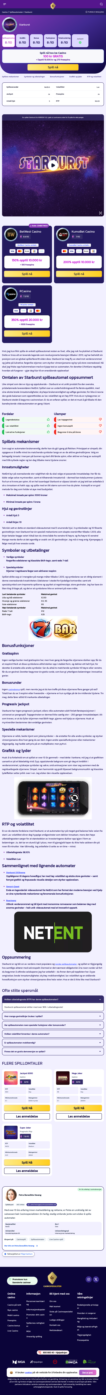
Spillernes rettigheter (35, 1324)
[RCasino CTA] (11, 294)
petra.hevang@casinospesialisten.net (43, 1204)
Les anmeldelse (27, 1116)
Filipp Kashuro (26, 1254)
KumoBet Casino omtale (79, 245)
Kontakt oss (55, 1325)
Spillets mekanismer (10, 77)
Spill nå (53, 67)
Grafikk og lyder (75, 77)
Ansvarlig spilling (34, 1336)
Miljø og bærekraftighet (87, 1328)
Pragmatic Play (26, 1131)
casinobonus (14, 689)
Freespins (11, 1320)
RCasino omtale (27, 304)
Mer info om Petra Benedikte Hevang (19, 1245)
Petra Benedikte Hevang (30, 1194)
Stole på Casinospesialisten (61, 1313)
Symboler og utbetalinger (34, 77)
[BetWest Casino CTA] (11, 234)
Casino (5, 12)
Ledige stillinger (57, 1319)
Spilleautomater (16, 12)
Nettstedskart (56, 1330)
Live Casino (12, 1330)
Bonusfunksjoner (57, 77)
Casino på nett (14, 1304)
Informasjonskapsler (35, 1309)
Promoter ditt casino (35, 1316)
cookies (28, 1372)
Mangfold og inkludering (87, 1320)
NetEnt (22, 1077)
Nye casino (12, 1310)
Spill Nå (27, 1108)
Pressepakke (83, 1340)
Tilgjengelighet (84, 1334)
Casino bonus (13, 1325)
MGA (28, 1331)
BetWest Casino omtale (27, 245)
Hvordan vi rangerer (86, 1313)
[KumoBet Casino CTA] (63, 234)
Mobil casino (13, 1315)
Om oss (53, 1301)
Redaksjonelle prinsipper (87, 1306)
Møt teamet (55, 1306)
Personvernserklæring (35, 1303)
